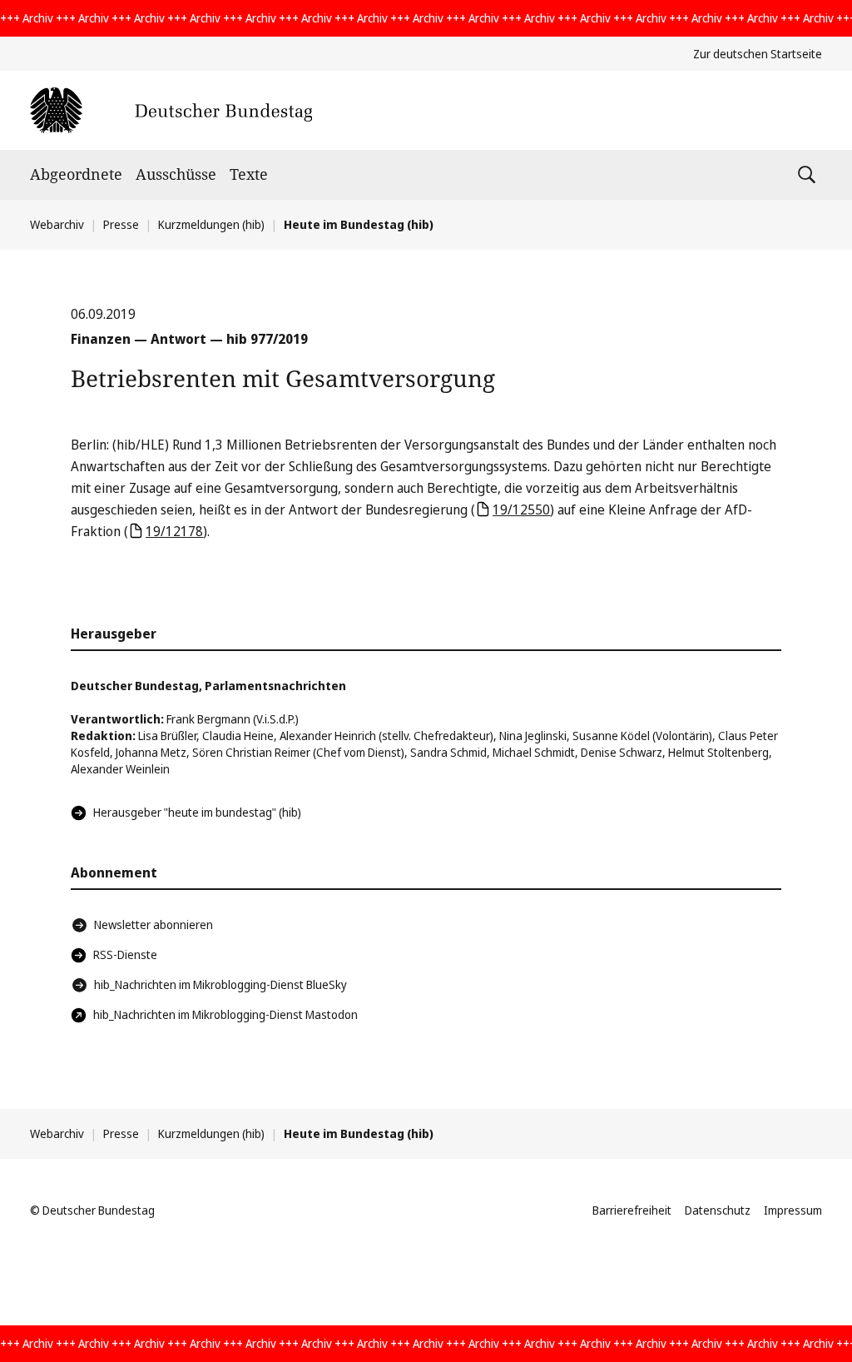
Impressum (793, 1210)
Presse (121, 224)
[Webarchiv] (171, 110)
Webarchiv (57, 224)
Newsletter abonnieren (153, 924)
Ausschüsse (176, 174)
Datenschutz (717, 1210)
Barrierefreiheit (631, 1210)
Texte (249, 174)
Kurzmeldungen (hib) (211, 224)
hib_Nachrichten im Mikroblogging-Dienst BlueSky (220, 984)
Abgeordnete (76, 174)
